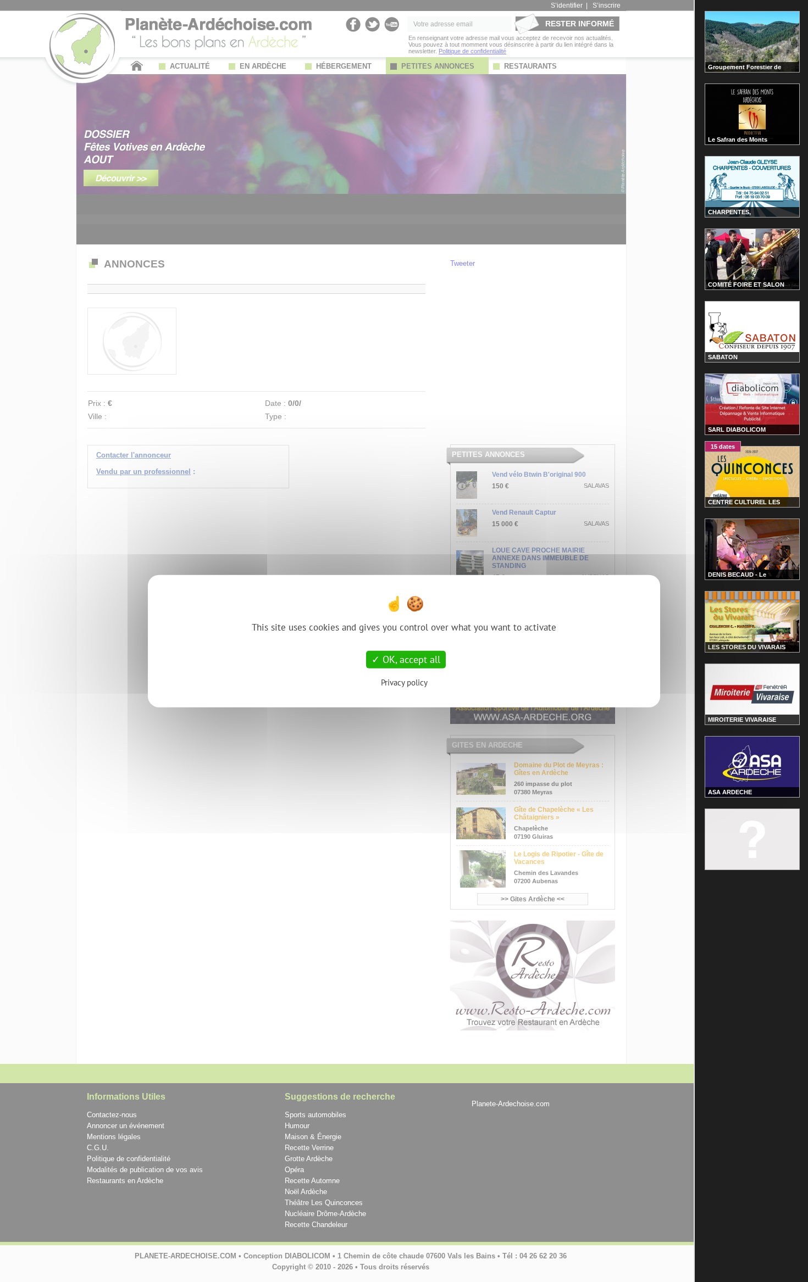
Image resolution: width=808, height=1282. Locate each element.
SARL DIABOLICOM (737, 429)
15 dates (723, 446)
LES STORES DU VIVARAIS (746, 647)
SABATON (723, 357)
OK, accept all (410, 659)
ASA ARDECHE (730, 792)
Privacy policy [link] (404, 682)
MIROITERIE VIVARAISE (742, 719)
